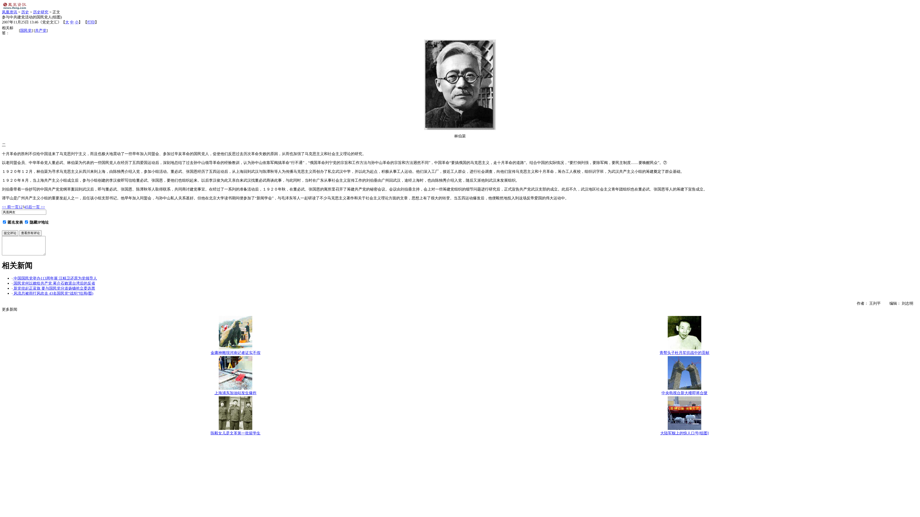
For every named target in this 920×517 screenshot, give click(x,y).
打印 (91, 22)
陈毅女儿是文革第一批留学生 (235, 433)
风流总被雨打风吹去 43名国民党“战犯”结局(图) (53, 293)
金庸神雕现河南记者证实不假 (235, 353)
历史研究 (40, 12)
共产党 (40, 30)
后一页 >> (36, 207)
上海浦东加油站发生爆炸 (235, 393)
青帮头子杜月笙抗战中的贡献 (684, 353)
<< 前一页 (10, 207)
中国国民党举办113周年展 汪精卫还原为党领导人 (55, 278)
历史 (25, 12)
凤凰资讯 (9, 12)
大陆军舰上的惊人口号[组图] (684, 433)
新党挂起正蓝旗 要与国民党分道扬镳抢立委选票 (54, 288)
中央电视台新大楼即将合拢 (684, 393)
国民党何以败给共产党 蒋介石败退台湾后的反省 (54, 283)
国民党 (26, 30)
